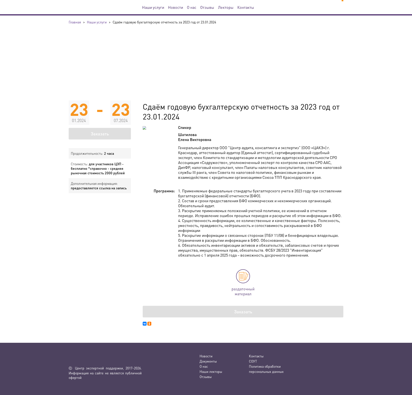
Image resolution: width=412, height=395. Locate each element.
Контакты (245, 7)
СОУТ (253, 361)
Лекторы (225, 7)
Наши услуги (153, 7)
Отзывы (207, 7)
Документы (208, 361)
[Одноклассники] (149, 324)
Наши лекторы (211, 371)
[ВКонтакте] (145, 324)
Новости (175, 7)
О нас (191, 7)
